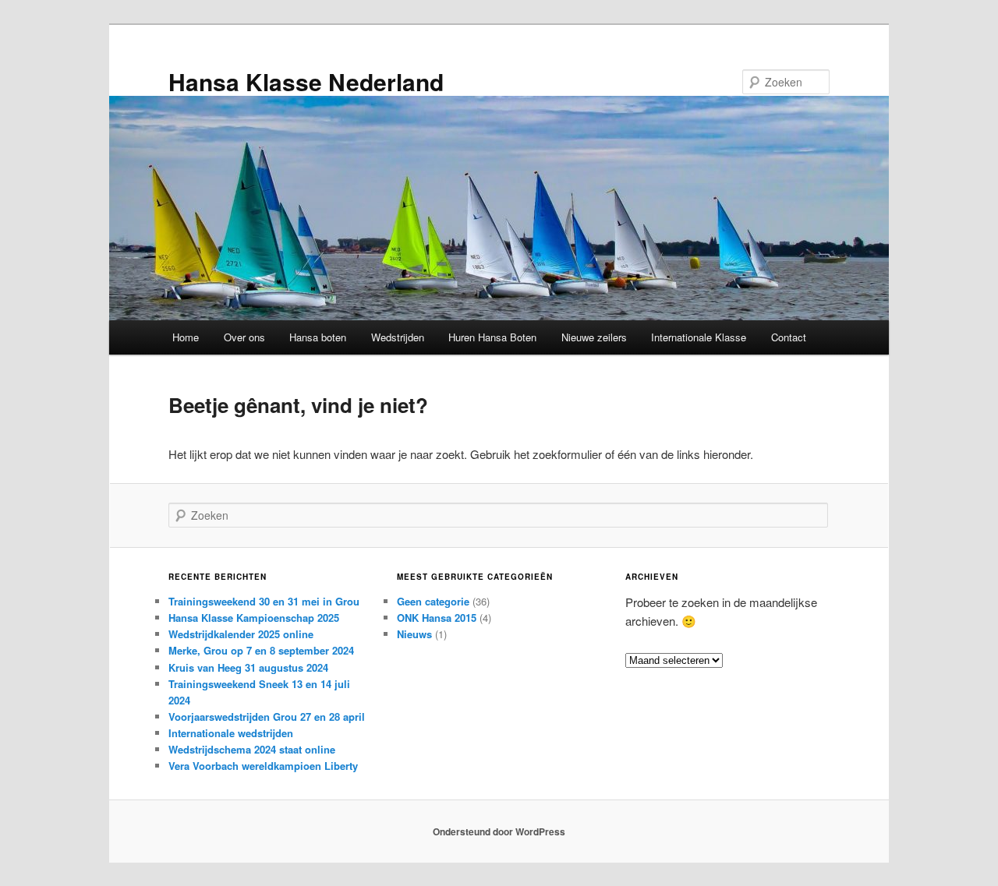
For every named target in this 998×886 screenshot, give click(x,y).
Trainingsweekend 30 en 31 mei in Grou (263, 601)
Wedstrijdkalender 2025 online (240, 634)
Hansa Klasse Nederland (306, 81)
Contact (788, 337)
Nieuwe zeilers (594, 337)
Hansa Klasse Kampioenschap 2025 (253, 617)
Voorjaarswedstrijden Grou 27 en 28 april (266, 716)
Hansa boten (317, 337)
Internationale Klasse (698, 337)
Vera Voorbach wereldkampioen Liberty (263, 765)
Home (185, 337)
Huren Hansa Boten (492, 337)
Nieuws (414, 634)
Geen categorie (433, 601)
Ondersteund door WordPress (499, 831)
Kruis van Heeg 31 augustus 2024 (248, 667)
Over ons (244, 337)
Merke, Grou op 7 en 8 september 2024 (261, 650)
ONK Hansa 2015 (436, 617)
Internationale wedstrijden (230, 732)
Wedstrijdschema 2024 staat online (251, 749)
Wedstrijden (397, 337)
